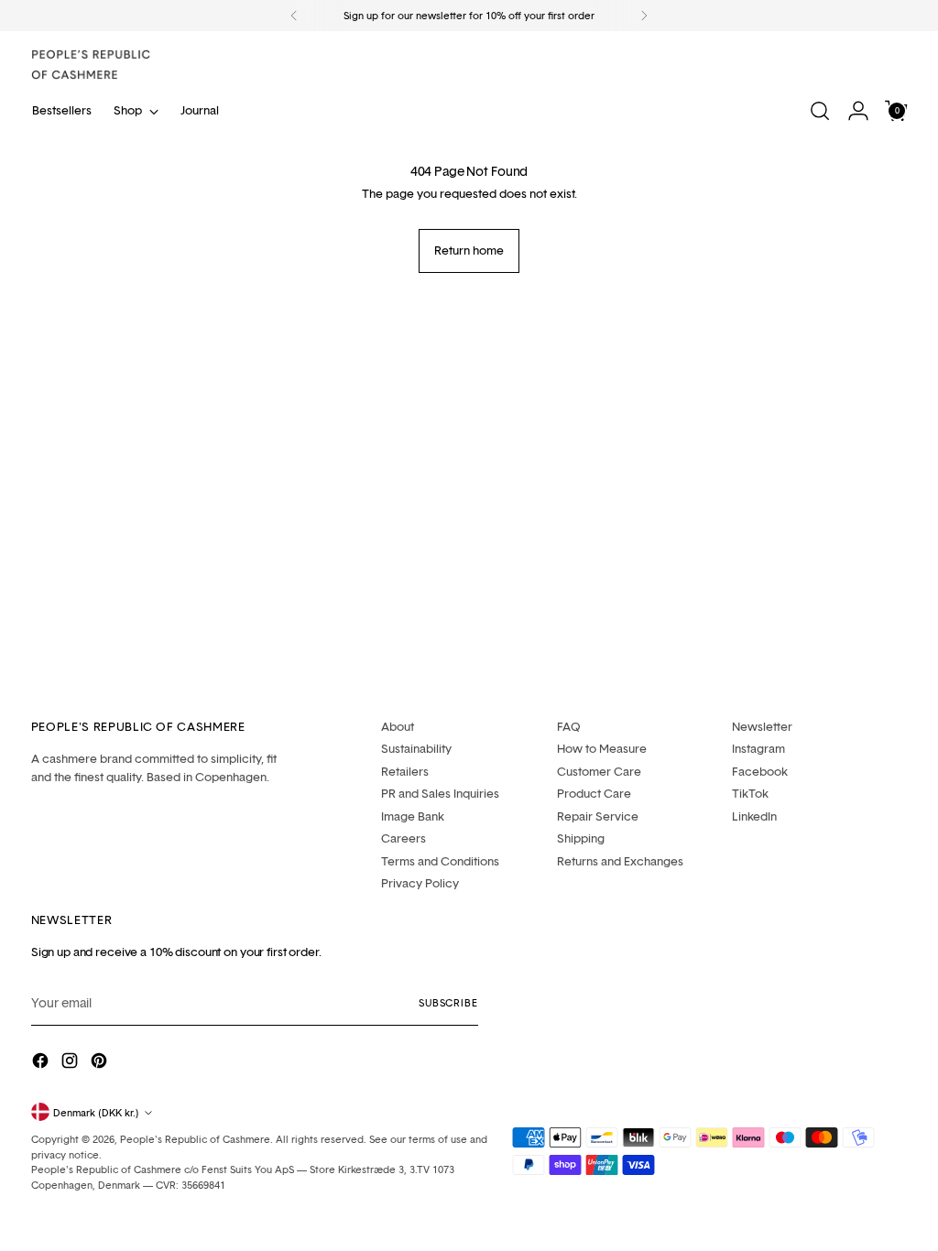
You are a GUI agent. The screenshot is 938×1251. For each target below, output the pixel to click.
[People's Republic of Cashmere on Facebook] (42, 1062)
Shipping (581, 838)
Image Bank (412, 816)
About (397, 726)
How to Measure (602, 748)
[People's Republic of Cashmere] (90, 64)
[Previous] (294, 15)
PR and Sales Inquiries (440, 793)
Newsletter (762, 726)
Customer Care (599, 771)
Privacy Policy (420, 883)
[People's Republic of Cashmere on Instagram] (71, 1062)
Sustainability (416, 748)
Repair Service (597, 816)
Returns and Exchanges (620, 861)
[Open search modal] (820, 110)
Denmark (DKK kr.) (96, 1112)
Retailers (405, 771)
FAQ (569, 726)
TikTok (750, 793)
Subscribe (448, 1002)
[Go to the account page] (858, 110)
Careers (403, 838)
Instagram (758, 748)
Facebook (760, 771)
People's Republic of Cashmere (195, 1139)
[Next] (644, 15)
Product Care (594, 793)
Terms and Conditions (440, 861)
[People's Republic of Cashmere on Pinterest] (101, 1062)
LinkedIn (754, 816)
